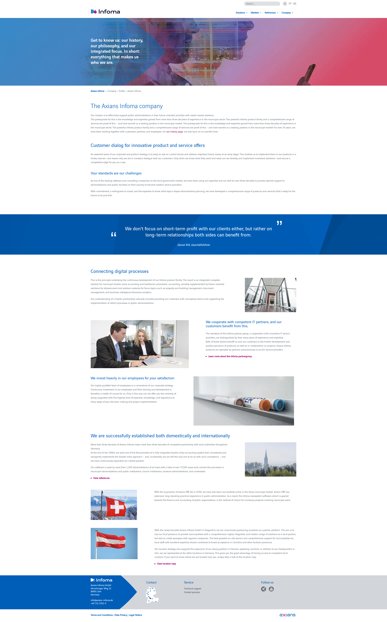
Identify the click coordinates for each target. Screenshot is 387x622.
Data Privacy (121, 614)
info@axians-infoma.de (102, 600)
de (290, 3)
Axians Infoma (97, 90)
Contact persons (192, 592)
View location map (166, 563)
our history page (174, 131)
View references (101, 477)
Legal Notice (135, 614)
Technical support (192, 588)
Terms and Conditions (102, 614)
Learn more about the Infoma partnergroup (230, 356)
